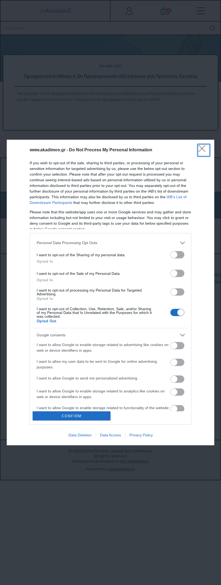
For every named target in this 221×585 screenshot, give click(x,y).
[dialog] (110, 293)
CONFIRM (72, 416)
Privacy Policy (141, 435)
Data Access (110, 435)
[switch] (177, 254)
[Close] (204, 150)
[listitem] (110, 243)
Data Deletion (80, 435)
